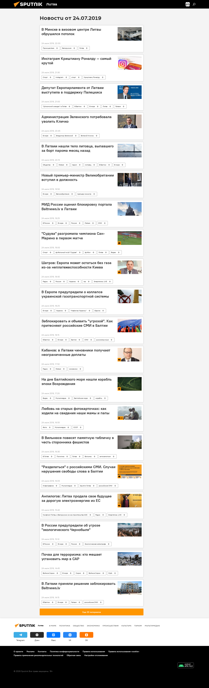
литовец (88, 165)
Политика (60, 456)
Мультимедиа (61, 398)
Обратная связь (74, 655)
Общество (47, 165)
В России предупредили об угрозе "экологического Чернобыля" (71, 527)
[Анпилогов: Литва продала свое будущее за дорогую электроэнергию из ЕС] (130, 500)
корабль (99, 398)
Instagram (59, 77)
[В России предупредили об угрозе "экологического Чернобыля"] (130, 530)
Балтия (73, 340)
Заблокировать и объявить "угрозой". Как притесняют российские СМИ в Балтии (77, 323)
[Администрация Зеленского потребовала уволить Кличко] (130, 121)
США (110, 573)
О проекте (18, 651)
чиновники (73, 369)
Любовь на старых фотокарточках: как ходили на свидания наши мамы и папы (75, 410)
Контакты (42, 651)
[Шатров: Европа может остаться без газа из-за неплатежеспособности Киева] (130, 267)
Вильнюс (88, 456)
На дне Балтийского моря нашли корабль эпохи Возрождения (77, 381)
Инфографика (48, 486)
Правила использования (94, 651)
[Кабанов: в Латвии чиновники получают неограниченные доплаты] (130, 354)
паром (74, 165)
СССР (75, 427)
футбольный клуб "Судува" (66, 252)
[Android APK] (185, 665)
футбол (88, 252)
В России (46, 223)
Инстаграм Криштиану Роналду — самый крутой (76, 60)
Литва (81, 48)
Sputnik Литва (85, 486)
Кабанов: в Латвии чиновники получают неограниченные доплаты (76, 352)
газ (84, 281)
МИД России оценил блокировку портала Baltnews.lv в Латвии (77, 206)
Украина (72, 281)
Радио (45, 281)
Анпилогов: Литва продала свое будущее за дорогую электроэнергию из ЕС (77, 498)
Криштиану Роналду (92, 77)
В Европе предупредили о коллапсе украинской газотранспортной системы (75, 294)
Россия (74, 223)
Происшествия (48, 48)
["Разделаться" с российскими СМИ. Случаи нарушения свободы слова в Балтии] (130, 471)
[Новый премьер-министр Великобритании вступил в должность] (130, 179)
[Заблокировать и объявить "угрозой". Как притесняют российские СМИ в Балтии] (130, 325)
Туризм (138, 625)
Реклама (30, 651)
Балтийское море (81, 398)
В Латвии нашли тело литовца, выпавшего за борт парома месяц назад (78, 148)
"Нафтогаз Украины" (79, 311)
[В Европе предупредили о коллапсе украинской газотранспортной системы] (130, 296)
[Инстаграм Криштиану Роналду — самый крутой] (130, 63)
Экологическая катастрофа (95, 544)
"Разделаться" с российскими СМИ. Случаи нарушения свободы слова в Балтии (78, 469)
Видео (113, 252)
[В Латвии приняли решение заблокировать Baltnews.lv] (130, 588)
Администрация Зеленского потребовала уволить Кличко (77, 119)
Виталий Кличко (87, 136)
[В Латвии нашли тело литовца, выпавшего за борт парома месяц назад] (130, 150)
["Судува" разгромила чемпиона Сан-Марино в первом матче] (130, 238)
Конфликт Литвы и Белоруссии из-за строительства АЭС (65, 515)
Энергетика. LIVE (100, 281)
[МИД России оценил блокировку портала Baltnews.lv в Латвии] (130, 209)
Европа (97, 311)
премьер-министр (84, 194)
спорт (73, 77)
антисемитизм (105, 456)
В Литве (46, 456)
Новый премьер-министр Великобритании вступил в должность (78, 177)
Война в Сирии (48, 573)
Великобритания (62, 194)
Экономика (93, 625)
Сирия (78, 573)
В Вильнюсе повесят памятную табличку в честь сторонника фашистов (78, 439)
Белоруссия (66, 48)
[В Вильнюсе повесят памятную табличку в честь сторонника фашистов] (130, 442)
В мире (92, 106)
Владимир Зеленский (64, 136)
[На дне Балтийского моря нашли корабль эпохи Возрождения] (130, 384)
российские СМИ (105, 486)
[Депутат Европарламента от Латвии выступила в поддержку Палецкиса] (130, 92)
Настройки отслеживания (96, 655)
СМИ (100, 223)
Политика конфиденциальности (64, 651)
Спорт (45, 77)
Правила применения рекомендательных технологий (38, 655)
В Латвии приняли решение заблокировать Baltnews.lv (78, 585)
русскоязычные (102, 340)
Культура (126, 625)
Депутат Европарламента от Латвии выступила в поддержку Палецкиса (73, 89)
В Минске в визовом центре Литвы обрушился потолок (71, 31)
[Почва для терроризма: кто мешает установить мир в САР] (130, 559)
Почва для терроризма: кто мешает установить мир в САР (72, 556)
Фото (45, 427)
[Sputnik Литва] (29, 8)
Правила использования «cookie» (123, 651)
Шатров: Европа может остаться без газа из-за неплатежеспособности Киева (76, 265)
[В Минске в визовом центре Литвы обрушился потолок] (130, 34)
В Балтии (78, 106)
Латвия (118, 106)
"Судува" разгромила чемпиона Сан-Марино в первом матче (73, 235)
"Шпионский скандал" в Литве (55, 106)
